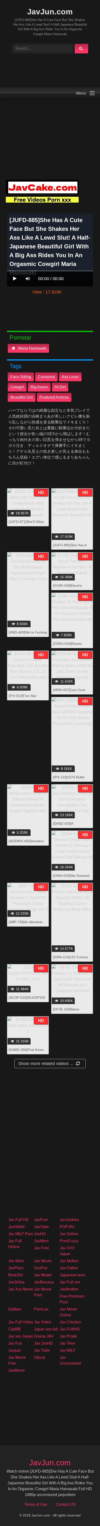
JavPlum (15, 1268)
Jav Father (69, 1268)
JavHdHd (16, 1227)
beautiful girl (21, 397)
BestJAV (15, 1275)
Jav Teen (67, 1343)
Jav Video (42, 1322)
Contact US (66, 1504)
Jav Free (41, 1248)
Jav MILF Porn (20, 1234)
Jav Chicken (70, 1322)
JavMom (41, 1241)
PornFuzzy (69, 1241)
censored (46, 377)
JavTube (41, 1227)
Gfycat (39, 1357)
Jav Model (43, 1275)
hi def (60, 387)
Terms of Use (36, 1504)
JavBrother (69, 1289)
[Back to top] (83, 1511)
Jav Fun (15, 1343)
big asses (39, 387)
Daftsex (14, 1309)
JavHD (40, 1234)
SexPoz (41, 1268)
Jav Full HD (18, 1220)
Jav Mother (69, 1261)
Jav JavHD (43, 1343)
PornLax (41, 1309)
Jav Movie (42, 1261)
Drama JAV (44, 1336)
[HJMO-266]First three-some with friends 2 (26, 1052)
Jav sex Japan (20, 1336)
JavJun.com (50, 11)
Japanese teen (72, 1275)
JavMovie (16, 1370)
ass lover (70, 377)
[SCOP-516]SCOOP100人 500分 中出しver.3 (27, 1000)
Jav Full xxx (70, 1282)
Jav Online (69, 1234)
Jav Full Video (20, 1322)
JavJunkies (69, 1220)
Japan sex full (46, 1329)
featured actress (54, 397)
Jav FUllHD (70, 1329)
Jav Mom (16, 1261)
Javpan (14, 1350)
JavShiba (16, 1282)
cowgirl (17, 387)
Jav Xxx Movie (20, 1289)
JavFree (41, 1220)
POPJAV (67, 1227)
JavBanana (44, 1282)
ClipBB (14, 1329)
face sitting (20, 377)
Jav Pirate (68, 1336)
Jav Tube (42, 1350)
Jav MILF (67, 1350)
